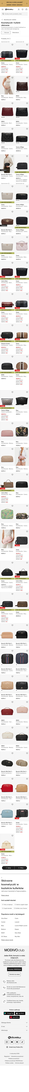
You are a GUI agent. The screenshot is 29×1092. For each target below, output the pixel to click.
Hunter (3, 922)
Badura (3, 929)
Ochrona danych (19, 1063)
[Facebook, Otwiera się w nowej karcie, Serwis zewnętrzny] (17, 1042)
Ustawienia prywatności (17, 1056)
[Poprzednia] (2, 3)
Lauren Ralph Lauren (21, 925)
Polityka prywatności (14, 1058)
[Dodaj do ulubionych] (12, 45)
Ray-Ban (17, 936)
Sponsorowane (4, 41)
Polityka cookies (9, 1063)
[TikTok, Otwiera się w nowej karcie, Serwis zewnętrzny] (22, 1042)
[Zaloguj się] (19, 9)
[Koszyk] (26, 9)
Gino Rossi (4, 918)
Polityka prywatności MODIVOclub (14, 1060)
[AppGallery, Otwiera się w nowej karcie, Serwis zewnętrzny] (14, 1017)
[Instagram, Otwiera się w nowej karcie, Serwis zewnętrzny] (7, 1042)
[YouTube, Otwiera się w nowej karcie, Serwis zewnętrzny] (12, 1042)
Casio (16, 918)
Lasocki (17, 922)
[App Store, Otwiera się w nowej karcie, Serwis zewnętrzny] (20, 1013)
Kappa (17, 929)
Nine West (18, 933)
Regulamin (7, 1056)
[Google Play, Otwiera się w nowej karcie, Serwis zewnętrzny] (9, 1013)
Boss (2, 925)
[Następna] (27, 3)
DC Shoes (4, 936)
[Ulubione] (22, 9)
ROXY (3, 933)
